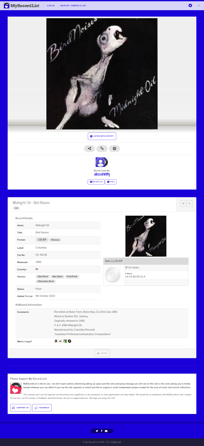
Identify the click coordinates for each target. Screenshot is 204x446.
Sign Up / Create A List (73, 6)
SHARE (103, 353)
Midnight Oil (22, 202)
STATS (112, 182)
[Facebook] (102, 431)
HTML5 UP (116, 442)
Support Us (22, 408)
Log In (51, 6)
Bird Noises (41, 202)
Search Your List (199, 5)
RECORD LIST (98, 182)
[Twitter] (97, 431)
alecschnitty (102, 174)
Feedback (44, 408)
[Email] (106, 431)
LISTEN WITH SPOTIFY (103, 136)
